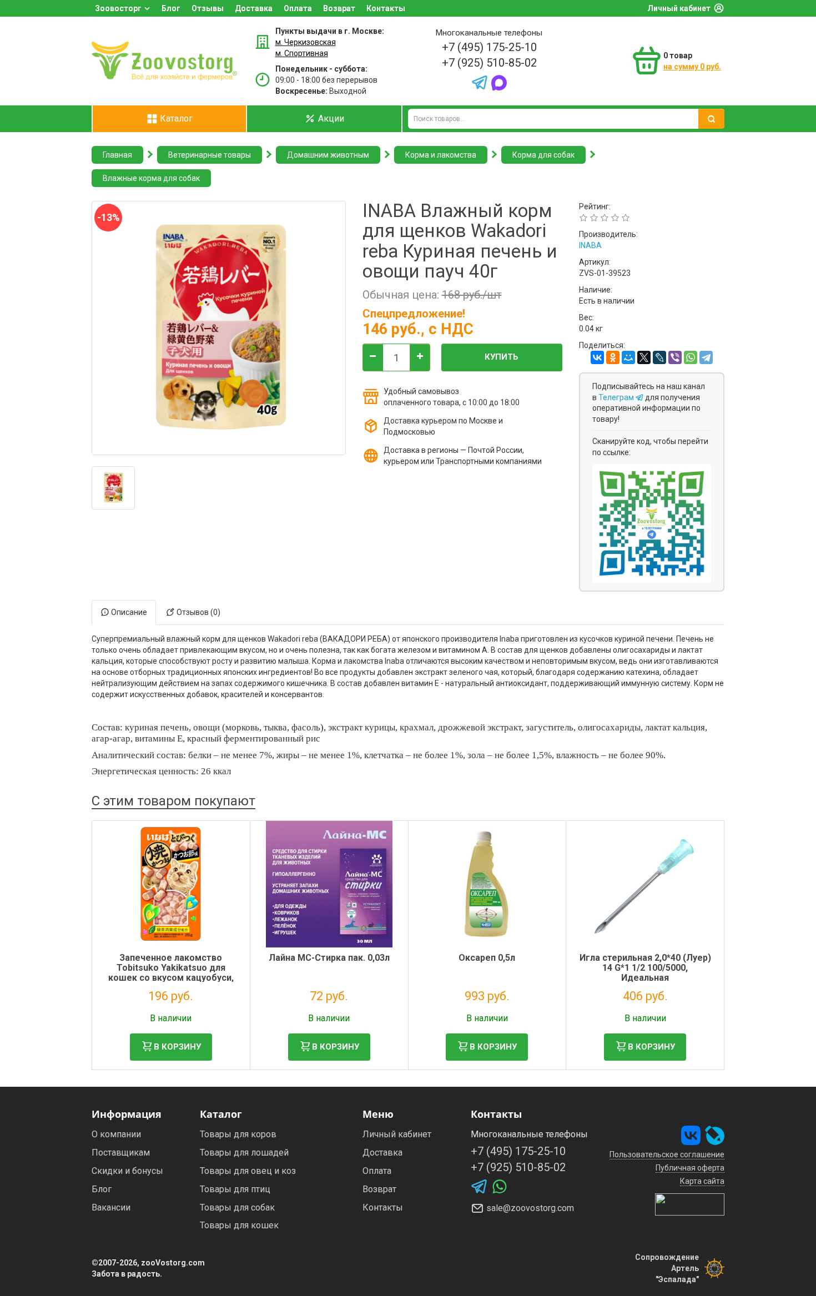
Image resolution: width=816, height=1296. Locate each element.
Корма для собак (543, 154)
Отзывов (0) (197, 612)
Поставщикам (121, 1152)
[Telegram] (706, 357)
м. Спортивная (301, 53)
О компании (116, 1134)
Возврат (339, 8)
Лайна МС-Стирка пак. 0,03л (329, 957)
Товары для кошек (239, 1225)
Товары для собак (237, 1207)
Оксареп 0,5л (487, 957)
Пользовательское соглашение (667, 1154)
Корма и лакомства (440, 154)
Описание (128, 612)
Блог (171, 8)
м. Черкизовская (305, 42)
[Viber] (675, 357)
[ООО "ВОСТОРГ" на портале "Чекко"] (689, 1203)
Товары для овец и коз (248, 1171)
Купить (501, 357)
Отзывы (208, 8)
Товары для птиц (235, 1189)
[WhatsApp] (690, 357)
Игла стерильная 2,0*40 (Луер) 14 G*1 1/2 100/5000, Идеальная (645, 967)
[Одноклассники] (612, 357)
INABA (590, 245)
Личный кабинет (679, 8)
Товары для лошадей (244, 1152)
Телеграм (617, 397)
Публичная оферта (690, 1167)
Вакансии (111, 1207)
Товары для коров (238, 1134)
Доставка (254, 8)
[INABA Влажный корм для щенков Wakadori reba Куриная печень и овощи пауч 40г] (113, 488)
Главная (117, 154)
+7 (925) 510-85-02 (489, 62)
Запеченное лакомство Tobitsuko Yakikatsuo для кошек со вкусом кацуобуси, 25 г (171, 972)
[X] (644, 357)
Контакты (385, 8)
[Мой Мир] (628, 357)
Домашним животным (328, 154)
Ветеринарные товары (209, 154)
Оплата (298, 8)
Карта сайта (702, 1181)
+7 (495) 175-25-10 (489, 47)
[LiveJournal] (659, 357)
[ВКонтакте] (597, 357)
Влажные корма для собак (151, 178)
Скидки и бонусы (127, 1171)
